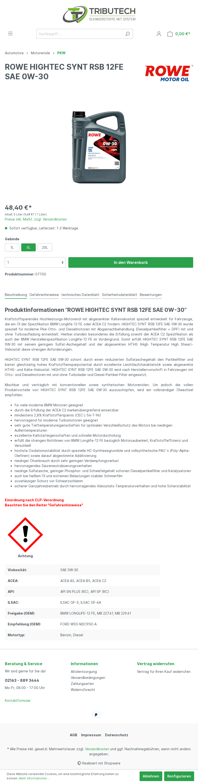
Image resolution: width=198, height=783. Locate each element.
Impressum (91, 735)
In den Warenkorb (131, 262)
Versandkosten (97, 749)
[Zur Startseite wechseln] (99, 14)
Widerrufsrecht (83, 690)
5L (28, 247)
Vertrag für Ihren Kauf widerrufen (164, 671)
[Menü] (10, 33)
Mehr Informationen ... (34, 778)
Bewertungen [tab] (151, 295)
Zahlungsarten (82, 684)
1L (12, 247)
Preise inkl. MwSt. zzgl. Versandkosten (36, 219)
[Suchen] (127, 34)
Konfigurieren (179, 776)
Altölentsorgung (84, 671)
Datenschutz (116, 735)
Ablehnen (151, 776)
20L (45, 247)
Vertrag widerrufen (155, 663)
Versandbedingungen (88, 678)
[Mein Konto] (158, 33)
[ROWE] (169, 73)
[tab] (16, 294)
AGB (73, 735)
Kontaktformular (18, 700)
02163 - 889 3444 (22, 680)
